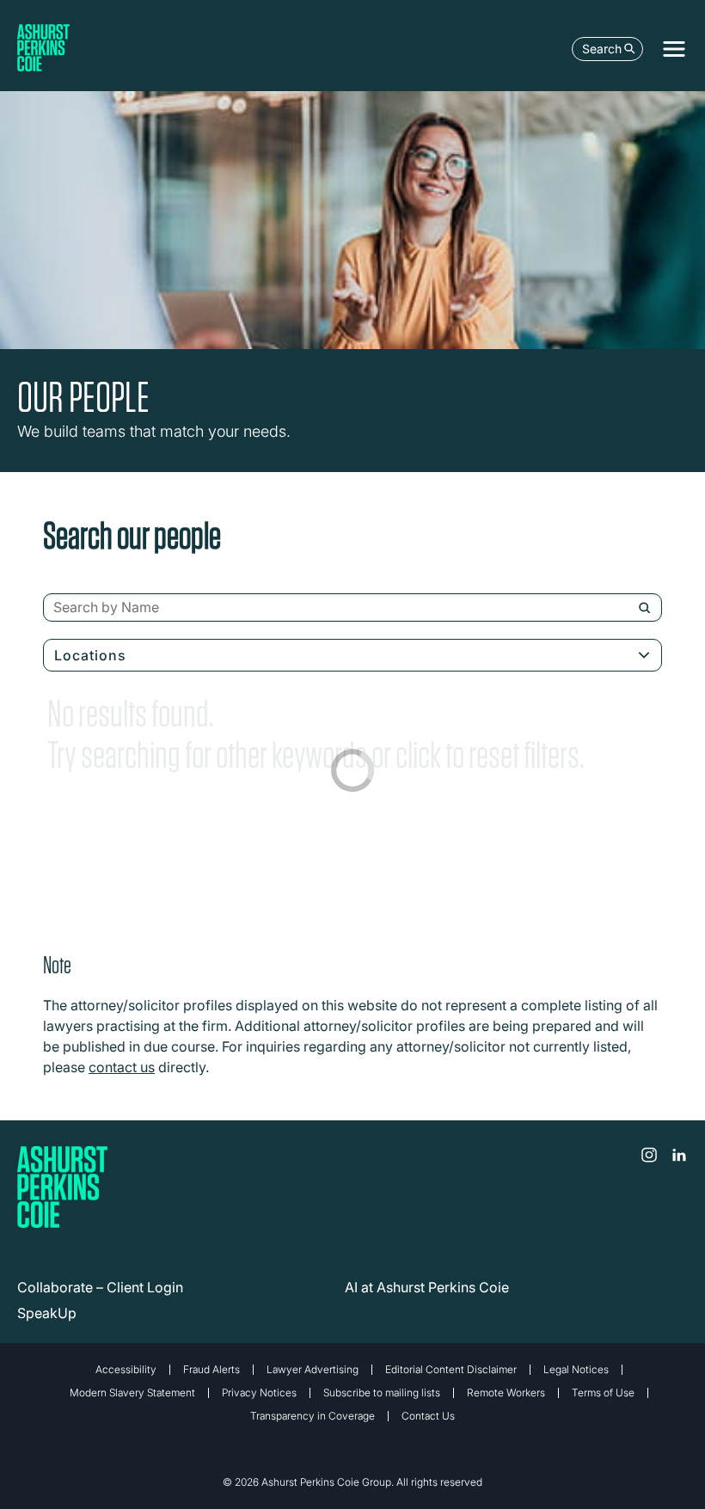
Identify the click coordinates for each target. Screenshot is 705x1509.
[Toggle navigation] (674, 49)
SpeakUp (47, 1313)
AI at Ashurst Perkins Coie (427, 1287)
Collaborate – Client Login (100, 1287)
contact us (122, 1067)
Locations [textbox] (90, 655)
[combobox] (352, 608)
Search (602, 48)
